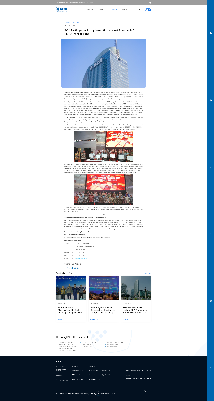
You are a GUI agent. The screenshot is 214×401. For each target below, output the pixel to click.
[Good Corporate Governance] (210, 167)
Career (124, 10)
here (98, 395)
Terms (149, 391)
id (146, 9)
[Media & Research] (210, 367)
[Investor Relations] (210, 100)
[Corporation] (210, 33)
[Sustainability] (210, 233)
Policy (144, 391)
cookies (91, 3)
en (149, 9)
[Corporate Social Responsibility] (210, 300)
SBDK (139, 391)
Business (101, 10)
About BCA (113, 10)
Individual (90, 10)
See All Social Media (94, 379)
